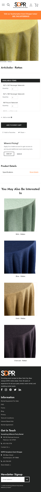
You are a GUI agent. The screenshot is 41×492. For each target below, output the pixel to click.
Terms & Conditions (7, 418)
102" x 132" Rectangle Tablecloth (14, 85)
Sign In (19, 154)
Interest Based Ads (7, 421)
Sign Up (9, 154)
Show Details (34, 172)
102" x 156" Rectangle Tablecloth (14, 94)
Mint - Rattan (20, 234)
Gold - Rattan (20, 318)
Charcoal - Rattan (20, 360)
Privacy (3, 414)
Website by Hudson (6, 487)
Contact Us (4, 447)
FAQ (2, 404)
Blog (2, 411)
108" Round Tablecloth (10, 102)
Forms (3, 408)
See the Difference (20, 16)
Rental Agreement (7, 425)
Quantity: (5, 88)
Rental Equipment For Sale (10, 401)
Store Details (5, 465)
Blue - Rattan (20, 276)
